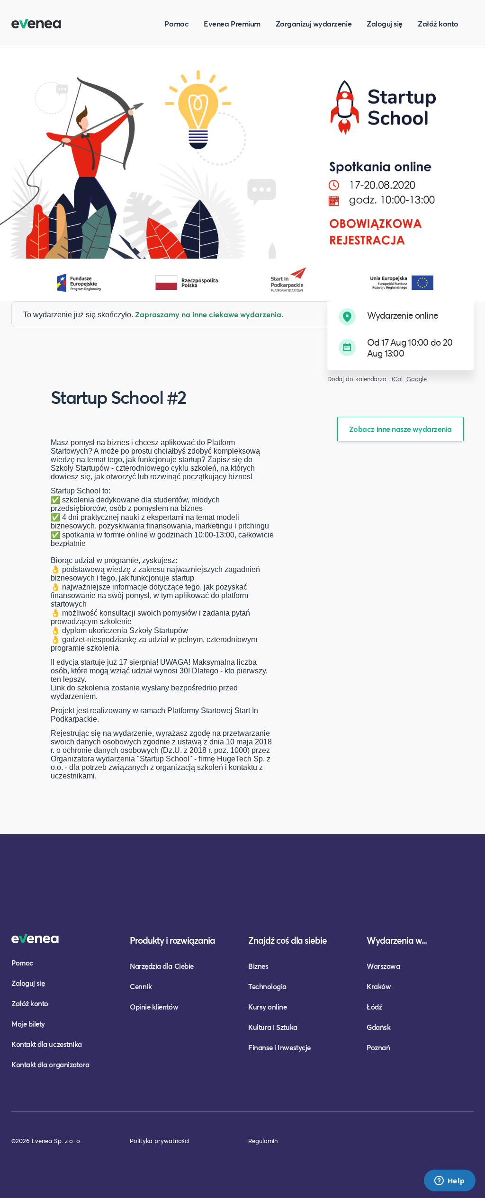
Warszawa (383, 966)
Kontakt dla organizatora (50, 1064)
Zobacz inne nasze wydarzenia (400, 429)
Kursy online (267, 1006)
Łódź (374, 1006)
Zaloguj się (385, 23)
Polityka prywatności (159, 1140)
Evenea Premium (232, 23)
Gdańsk (378, 1027)
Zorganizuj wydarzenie (313, 23)
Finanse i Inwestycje (279, 1047)
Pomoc (176, 23)
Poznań (378, 1047)
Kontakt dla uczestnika (46, 1044)
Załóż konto (438, 23)
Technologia (267, 986)
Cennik (141, 986)
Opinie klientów (154, 1006)
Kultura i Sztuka (272, 1027)
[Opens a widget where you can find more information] (449, 1181)
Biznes (258, 966)
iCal (397, 379)
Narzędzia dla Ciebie (162, 966)
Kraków (379, 986)
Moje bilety (28, 1023)
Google (416, 379)
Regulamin (263, 1140)
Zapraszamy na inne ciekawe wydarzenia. (209, 314)
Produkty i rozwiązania (172, 940)
